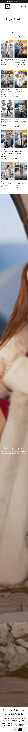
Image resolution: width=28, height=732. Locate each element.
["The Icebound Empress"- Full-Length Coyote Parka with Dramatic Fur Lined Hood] (21, 139)
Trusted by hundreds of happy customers (14, 1)
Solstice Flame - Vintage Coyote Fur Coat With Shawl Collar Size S (6, 184)
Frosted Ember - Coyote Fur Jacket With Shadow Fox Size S (20, 91)
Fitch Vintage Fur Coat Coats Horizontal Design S (7, 121)
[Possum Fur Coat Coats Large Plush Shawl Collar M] (21, 171)
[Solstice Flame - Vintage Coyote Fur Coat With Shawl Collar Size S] (7, 171)
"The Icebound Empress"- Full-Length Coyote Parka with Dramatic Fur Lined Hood (20, 153)
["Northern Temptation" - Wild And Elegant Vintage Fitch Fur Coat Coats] (21, 49)
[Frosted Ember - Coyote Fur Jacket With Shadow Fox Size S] (21, 79)
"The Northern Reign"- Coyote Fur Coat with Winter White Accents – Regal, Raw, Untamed (7, 153)
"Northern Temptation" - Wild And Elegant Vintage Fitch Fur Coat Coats (20, 61)
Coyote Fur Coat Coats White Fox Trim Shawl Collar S (7, 60)
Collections (8, 11)
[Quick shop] (11, 55)
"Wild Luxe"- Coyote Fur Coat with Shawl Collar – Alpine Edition (6, 91)
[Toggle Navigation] (2, 6)
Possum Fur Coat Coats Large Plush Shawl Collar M (21, 183)
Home (3, 11)
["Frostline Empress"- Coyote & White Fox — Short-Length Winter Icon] (21, 109)
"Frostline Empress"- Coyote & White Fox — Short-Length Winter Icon (21, 122)
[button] (22, 6)
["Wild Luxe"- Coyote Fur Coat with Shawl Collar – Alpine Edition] (7, 79)
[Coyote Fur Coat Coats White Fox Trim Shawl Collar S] (7, 49)
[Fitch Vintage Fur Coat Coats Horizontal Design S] (7, 109)
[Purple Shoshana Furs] (7, 6)
